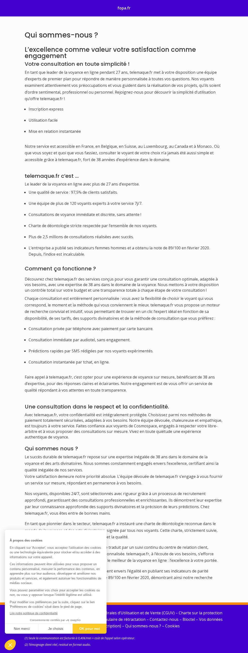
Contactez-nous (164, 619)
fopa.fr (124, 8)
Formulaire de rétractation (122, 619)
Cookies (172, 626)
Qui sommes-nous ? (143, 626)
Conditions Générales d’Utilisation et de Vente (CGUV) (126, 613)
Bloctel (189, 619)
